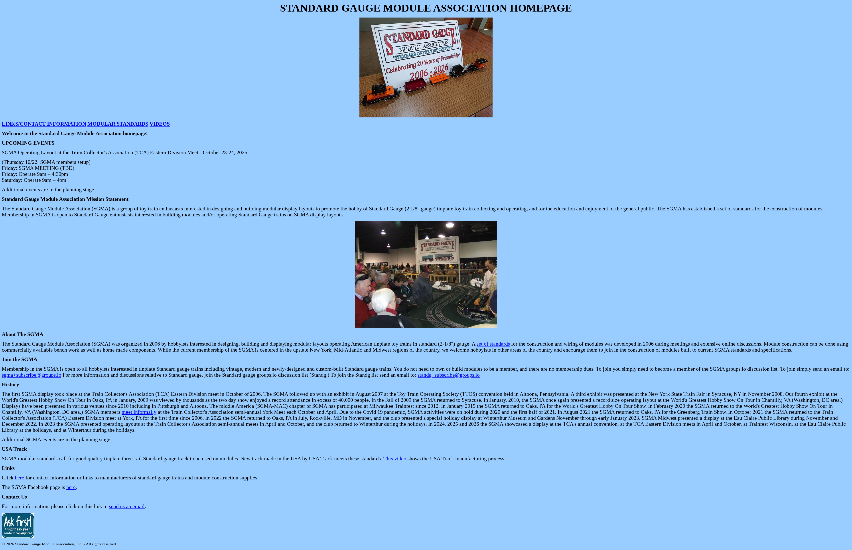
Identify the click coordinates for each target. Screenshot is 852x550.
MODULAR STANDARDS (117, 124)
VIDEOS (160, 124)
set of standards (493, 344)
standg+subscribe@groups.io (449, 375)
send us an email (127, 506)
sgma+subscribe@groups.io (31, 375)
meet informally (139, 412)
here (19, 478)
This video (394, 458)
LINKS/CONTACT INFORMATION (44, 124)
